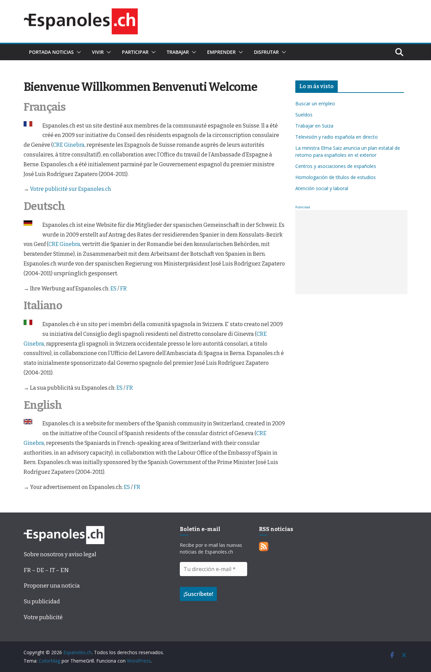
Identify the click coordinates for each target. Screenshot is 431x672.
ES (113, 288)
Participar (135, 52)
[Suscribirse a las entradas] (263, 546)
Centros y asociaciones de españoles (335, 166)
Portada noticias (51, 52)
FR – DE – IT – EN (46, 570)
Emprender (221, 52)
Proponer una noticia (52, 585)
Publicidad (302, 207)
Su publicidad (42, 601)
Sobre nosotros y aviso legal (60, 554)
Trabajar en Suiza (314, 125)
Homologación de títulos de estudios (335, 177)
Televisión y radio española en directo (336, 137)
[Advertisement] (351, 252)
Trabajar (178, 52)
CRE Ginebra (69, 145)
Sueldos (303, 114)
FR (123, 288)
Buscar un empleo (315, 103)
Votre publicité (43, 617)
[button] (77, 52)
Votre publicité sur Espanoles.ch (70, 189)
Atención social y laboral (321, 188)
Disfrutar (266, 52)
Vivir (98, 52)
